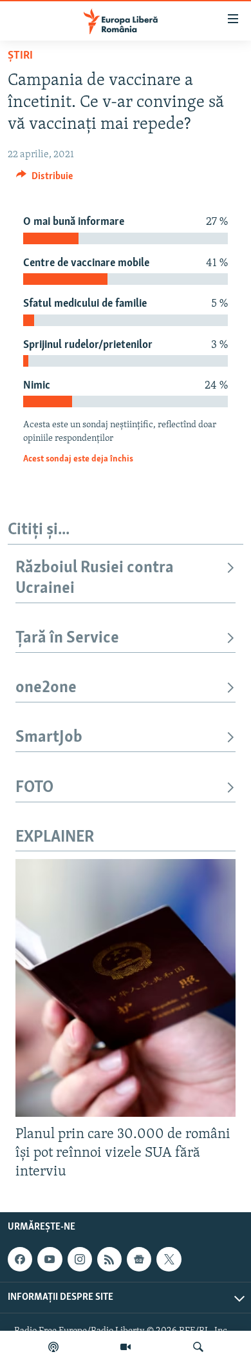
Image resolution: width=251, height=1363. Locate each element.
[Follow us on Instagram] (80, 1259)
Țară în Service (67, 638)
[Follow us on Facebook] (20, 1259)
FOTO (34, 788)
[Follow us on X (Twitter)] (168, 1259)
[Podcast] (53, 1347)
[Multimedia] (125, 1347)
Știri (20, 56)
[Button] (44, 179)
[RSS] (109, 1259)
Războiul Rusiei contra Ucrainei (94, 578)
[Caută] (198, 1347)
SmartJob (48, 737)
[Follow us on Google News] (139, 1259)
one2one (46, 688)
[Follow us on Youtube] (49, 1259)
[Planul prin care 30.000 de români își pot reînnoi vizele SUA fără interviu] (125, 988)
